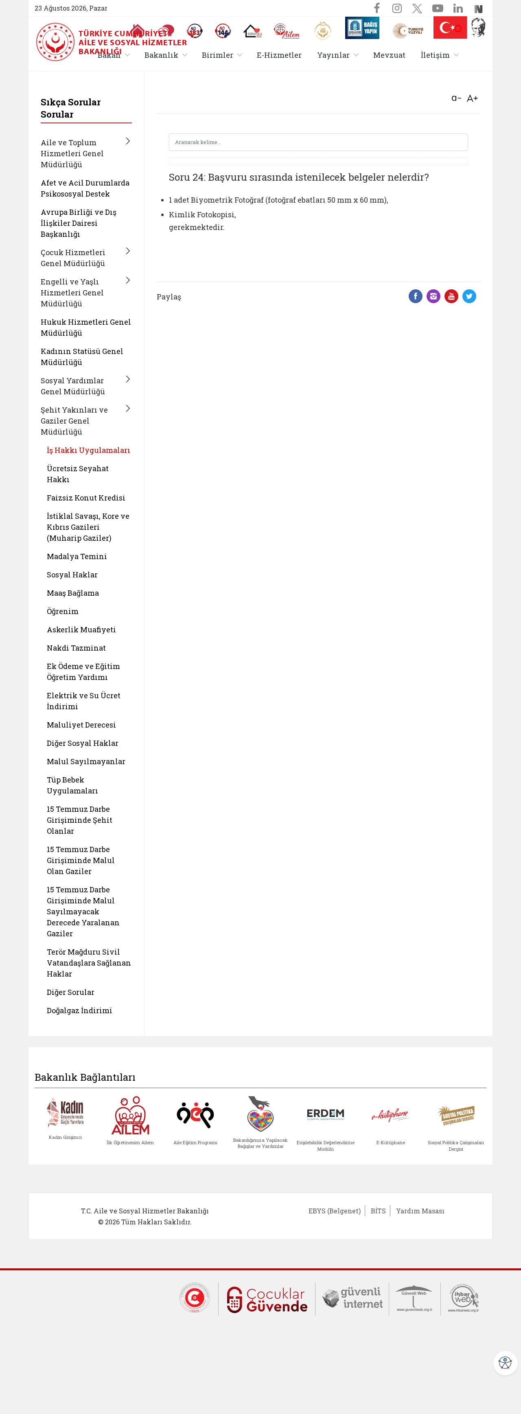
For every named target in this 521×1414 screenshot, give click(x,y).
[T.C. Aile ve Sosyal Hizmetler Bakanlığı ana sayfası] (56, 41)
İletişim (441, 55)
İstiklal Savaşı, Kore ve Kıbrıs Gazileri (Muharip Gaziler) (88, 527)
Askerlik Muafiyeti (81, 629)
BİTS (378, 1210)
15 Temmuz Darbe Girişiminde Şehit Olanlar (79, 820)
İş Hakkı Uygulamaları (88, 450)
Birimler (223, 55)
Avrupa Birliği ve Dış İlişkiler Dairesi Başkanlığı (78, 223)
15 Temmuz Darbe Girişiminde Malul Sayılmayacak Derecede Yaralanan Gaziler (83, 911)
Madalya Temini (77, 556)
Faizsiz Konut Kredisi (86, 498)
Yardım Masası (420, 1210)
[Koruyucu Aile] (252, 30)
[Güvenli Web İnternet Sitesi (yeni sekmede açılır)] (414, 1297)
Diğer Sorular (70, 992)
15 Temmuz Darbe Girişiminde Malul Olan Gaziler (81, 860)
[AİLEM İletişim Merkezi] (287, 31)
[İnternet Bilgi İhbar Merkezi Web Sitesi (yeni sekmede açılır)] (463, 1297)
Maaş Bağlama (73, 593)
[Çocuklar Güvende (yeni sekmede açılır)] (267, 1298)
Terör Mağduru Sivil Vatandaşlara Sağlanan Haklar (89, 963)
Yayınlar (339, 55)
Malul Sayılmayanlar (86, 761)
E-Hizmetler (279, 55)
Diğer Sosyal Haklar (82, 743)
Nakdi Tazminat (76, 648)
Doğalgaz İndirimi (79, 1010)
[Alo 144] (223, 31)
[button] (459, 29)
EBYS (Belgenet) (335, 1210)
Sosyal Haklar (72, 574)
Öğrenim (63, 611)
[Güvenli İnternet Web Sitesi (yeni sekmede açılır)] (352, 1297)
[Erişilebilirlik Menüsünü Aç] (505, 1363)
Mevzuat (389, 55)
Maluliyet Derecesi (81, 725)
